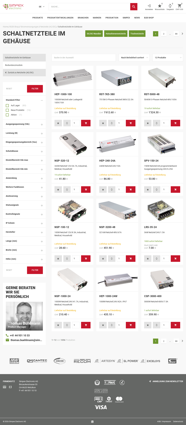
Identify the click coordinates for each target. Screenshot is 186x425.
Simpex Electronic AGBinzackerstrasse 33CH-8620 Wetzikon (28, 384)
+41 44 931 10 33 (20, 335)
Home (5, 27)
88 (176, 34)
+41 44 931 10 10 (28, 390)
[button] (58, 123)
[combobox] (89, 6)
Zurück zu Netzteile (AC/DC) (21, 72)
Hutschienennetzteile (116, 33)
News (137, 18)
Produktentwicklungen (60, 18)
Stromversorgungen (30, 27)
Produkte (37, 18)
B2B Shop (149, 18)
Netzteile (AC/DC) (48, 27)
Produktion (111, 18)
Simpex (126, 18)
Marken (97, 18)
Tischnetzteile (137, 33)
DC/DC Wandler (94, 33)
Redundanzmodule (14, 65)
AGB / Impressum (164, 422)
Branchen (83, 18)
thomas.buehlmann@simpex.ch (27, 340)
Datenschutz (178, 422)
